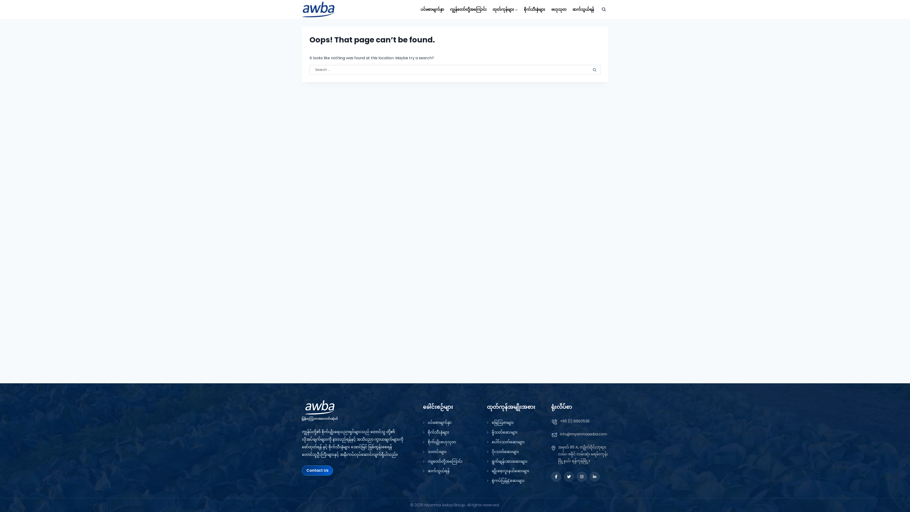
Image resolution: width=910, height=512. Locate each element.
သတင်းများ (437, 451)
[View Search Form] (604, 9)
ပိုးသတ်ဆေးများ (505, 451)
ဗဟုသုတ (559, 9)
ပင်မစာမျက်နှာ (432, 9)
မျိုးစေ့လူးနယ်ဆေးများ (510, 471)
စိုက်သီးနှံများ (534, 9)
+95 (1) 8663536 (575, 421)
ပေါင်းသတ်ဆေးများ (508, 442)
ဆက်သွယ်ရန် (583, 9)
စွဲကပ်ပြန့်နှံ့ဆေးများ (508, 480)
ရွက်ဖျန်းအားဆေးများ (510, 461)
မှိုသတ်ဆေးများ (505, 432)
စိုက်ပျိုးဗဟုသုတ (442, 442)
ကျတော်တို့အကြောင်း (445, 461)
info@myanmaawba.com (583, 434)
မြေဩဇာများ (503, 422)
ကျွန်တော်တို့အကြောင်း (468, 9)
